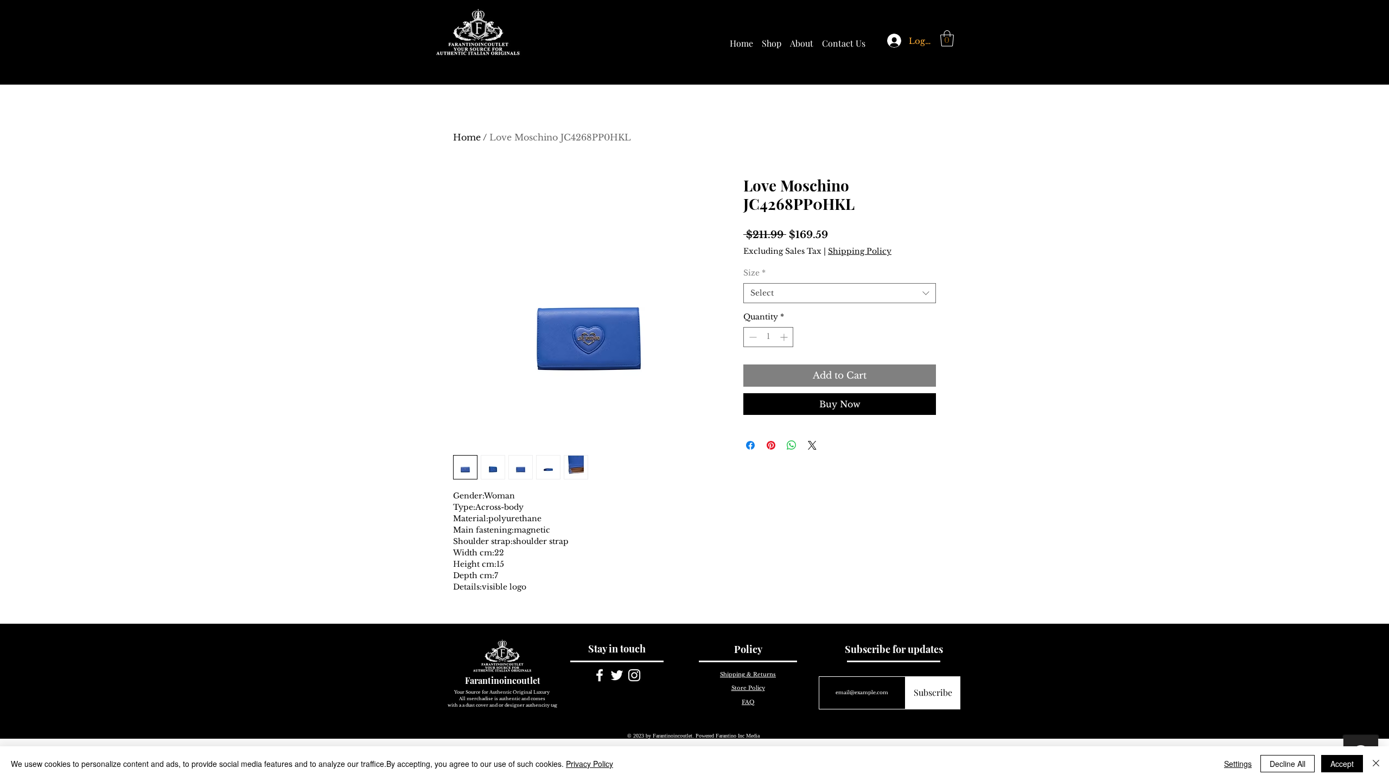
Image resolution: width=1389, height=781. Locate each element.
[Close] (1375, 763)
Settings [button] (1238, 763)
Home (467, 137)
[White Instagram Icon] (634, 675)
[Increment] (785, 337)
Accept (1342, 763)
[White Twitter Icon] (617, 675)
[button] (947, 38)
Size (754, 273)
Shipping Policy (859, 251)
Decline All (1287, 763)
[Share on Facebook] (750, 445)
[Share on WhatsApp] (791, 445)
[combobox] (839, 293)
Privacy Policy (589, 763)
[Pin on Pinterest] (771, 445)
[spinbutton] (768, 337)
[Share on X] (812, 445)
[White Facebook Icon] (599, 675)
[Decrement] (752, 337)
